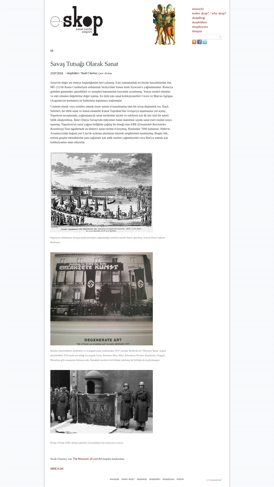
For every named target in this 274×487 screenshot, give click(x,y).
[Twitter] (204, 43)
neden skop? (200, 13)
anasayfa (198, 9)
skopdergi (198, 18)
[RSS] (194, 43)
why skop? (219, 13)
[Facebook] (199, 43)
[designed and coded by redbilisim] (213, 480)
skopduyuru (200, 27)
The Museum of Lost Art (87, 458)
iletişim (197, 31)
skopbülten (199, 22)
